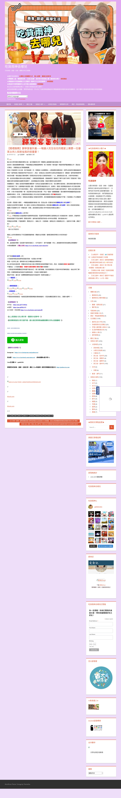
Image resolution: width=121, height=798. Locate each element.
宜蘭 (93, 394)
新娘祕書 (32, 416)
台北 (9, 416)
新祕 (42, 416)
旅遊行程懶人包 (95, 313)
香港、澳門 (95, 374)
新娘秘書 (37, 416)
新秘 (45, 416)
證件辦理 (95, 335)
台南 (93, 388)
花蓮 (93, 404)
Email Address (93, 621)
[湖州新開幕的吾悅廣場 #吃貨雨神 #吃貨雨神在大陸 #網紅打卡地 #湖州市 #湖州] (98, 534)
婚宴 (15, 416)
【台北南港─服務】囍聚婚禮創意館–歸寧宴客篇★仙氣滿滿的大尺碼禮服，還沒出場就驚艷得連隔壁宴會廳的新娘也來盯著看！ (44, 421)
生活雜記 (93, 318)
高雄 (93, 412)
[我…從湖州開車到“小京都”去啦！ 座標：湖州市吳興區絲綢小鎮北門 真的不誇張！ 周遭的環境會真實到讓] (91, 527)
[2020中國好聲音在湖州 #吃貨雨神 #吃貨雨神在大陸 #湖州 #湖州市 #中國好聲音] (111, 540)
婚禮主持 (20, 416)
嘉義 (12, 416)
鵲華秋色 (95, 295)
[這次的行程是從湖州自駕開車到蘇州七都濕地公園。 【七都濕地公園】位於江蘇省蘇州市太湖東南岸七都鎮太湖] (91, 534)
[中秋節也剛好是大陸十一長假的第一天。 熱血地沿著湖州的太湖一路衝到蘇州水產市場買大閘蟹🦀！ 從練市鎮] (104, 534)
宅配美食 (93, 311)
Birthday (91, 641)
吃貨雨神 (21, 154)
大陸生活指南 (52, 104)
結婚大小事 (31, 154)
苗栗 (93, 407)
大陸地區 (95, 344)
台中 (93, 383)
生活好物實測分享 (98, 330)
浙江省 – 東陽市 (98, 358)
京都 (94, 370)
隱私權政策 (91, 104)
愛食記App (102, 585)
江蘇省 (95, 353)
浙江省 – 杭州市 (98, 356)
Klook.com (10, 396)
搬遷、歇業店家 (97, 305)
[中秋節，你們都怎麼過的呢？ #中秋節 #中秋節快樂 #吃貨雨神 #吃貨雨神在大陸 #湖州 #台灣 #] (91, 514)
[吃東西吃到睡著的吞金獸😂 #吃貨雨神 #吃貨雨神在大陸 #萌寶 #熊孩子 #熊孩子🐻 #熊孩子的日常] (104, 540)
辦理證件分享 (64, 104)
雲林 (93, 409)
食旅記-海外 (39, 104)
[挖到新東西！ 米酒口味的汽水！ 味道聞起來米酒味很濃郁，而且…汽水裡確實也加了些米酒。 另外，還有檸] (98, 540)
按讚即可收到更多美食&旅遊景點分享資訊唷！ (17, 333)
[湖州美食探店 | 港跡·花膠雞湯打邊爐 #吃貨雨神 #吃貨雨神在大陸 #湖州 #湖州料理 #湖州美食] (91, 520)
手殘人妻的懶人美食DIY (100, 327)
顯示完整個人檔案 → (95, 222)
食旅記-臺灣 (18, 104)
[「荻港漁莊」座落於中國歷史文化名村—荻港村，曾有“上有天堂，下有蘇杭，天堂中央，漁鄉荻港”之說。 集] (104, 527)
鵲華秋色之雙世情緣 (98, 298)
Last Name (92, 634)
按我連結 (40, 84)
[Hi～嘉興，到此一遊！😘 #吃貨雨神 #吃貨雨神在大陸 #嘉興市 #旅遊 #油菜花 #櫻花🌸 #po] (104, 520)
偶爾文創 (93, 292)
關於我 (9, 104)
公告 (91, 301)
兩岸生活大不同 (97, 322)
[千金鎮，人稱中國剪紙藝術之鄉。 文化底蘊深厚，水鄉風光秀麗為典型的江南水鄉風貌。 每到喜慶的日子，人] (111, 514)
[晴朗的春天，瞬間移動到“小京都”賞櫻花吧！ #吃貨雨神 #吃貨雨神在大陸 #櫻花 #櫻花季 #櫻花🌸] (98, 527)
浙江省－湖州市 (98, 364)
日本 (93, 367)
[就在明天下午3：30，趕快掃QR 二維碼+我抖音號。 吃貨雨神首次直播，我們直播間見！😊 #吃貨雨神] (98, 520)
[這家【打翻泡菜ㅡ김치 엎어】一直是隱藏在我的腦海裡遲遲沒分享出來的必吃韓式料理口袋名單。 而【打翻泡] (111, 534)
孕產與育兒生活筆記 (98, 324)
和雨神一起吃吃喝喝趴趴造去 (13, 328)
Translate (22, 99)
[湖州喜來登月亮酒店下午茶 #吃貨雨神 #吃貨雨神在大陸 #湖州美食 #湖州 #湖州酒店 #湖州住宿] (104, 514)
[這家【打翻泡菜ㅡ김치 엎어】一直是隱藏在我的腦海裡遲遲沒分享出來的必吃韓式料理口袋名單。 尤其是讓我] (91, 540)
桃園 (93, 401)
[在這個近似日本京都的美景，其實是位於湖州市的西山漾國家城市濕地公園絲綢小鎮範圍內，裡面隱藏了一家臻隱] (111, 520)
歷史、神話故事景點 (78, 104)
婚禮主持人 (26, 416)
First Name (92, 627)
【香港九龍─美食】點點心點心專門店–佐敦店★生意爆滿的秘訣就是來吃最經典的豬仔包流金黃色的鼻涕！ (49, 424)
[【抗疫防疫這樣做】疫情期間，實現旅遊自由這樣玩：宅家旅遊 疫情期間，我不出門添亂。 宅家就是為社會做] (98, 514)
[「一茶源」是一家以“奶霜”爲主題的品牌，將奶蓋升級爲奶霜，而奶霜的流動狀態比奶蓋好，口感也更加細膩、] (111, 527)
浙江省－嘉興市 (98, 361)
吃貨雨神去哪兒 (16, 66)
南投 (93, 380)
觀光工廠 (29, 104)
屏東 (93, 396)
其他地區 (96, 348)
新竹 (93, 399)
